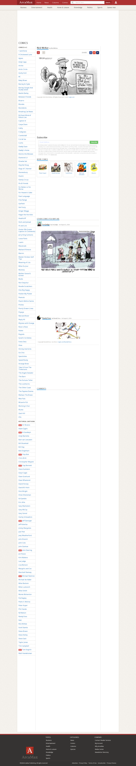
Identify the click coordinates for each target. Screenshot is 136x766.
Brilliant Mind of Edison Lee (25, 116)
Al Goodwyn (25, 432)
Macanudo (22, 246)
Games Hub (111, 7)
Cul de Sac (22, 139)
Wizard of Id (23, 402)
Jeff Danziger (25, 521)
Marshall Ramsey (25, 572)
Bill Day (21, 447)
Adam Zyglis (23, 429)
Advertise (75, 763)
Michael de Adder (25, 580)
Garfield (21, 204)
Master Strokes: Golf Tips (26, 258)
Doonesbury (23, 172)
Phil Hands (23, 609)
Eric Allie (22, 502)
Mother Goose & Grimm (25, 274)
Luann (21, 242)
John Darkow (23, 546)
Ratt (20, 620)
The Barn (22, 376)
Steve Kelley (23, 635)
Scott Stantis (23, 627)
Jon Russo (22, 554)
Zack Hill (22, 413)
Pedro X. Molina (24, 602)
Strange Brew (24, 364)
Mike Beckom (24, 583)
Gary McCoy (23, 510)
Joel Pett (22, 532)
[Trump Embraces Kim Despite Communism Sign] (38, 52)
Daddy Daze (23, 146)
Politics (89, 7)
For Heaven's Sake (25, 192)
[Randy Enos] (39, 317)
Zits (20, 417)
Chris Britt (22, 458)
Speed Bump (23, 360)
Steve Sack (22, 638)
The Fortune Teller (26, 380)
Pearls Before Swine (26, 301)
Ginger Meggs (24, 211)
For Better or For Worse (25, 188)
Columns (73, 746)
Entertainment (36, 7)
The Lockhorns (24, 384)
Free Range (23, 200)
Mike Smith (23, 591)
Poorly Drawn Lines (26, 308)
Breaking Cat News (26, 112)
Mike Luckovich (24, 587)
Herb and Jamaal (25, 222)
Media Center (99, 749)
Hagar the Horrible (26, 215)
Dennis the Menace (26, 154)
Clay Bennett (25, 465)
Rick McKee (23, 624)
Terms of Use (92, 763)
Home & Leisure (63, 7)
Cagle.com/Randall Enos (64, 342)
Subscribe (94, 142)
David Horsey (23, 484)
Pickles (21, 305)
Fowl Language (24, 196)
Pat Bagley (22, 598)
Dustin (21, 176)
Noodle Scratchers (25, 286)
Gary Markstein (24, 506)
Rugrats (21, 334)
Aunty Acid (22, 73)
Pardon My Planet (25, 294)
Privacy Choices (111, 763)
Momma (22, 270)
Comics (72, 743)
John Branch (23, 539)
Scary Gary (22, 341)
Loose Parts (23, 238)
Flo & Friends (23, 183)
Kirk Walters (23, 557)
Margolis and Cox (25, 568)
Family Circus (23, 180)
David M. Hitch (24, 487)
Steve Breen (23, 631)
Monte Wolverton (25, 594)
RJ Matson (22, 613)
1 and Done (23, 51)
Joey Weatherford (25, 535)
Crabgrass (22, 132)
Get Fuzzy (22, 207)
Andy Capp (22, 62)
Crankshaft (23, 135)
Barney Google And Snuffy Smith (26, 89)
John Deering (25, 550)
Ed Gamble (22, 498)
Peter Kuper (23, 605)
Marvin (21, 253)
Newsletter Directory (102, 752)
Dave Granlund (24, 476)
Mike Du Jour (23, 266)
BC (20, 77)
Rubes (21, 330)
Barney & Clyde (24, 84)
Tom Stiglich (25, 650)
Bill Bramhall (23, 443)
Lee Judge (22, 561)
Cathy (21, 128)
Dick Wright (23, 491)
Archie (21, 66)
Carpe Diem (23, 124)
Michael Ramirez (27, 576)
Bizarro (21, 100)
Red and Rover (24, 316)
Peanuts (22, 297)
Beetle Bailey (23, 93)
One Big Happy (24, 290)
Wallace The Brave (26, 395)
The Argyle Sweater (26, 373)
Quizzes (72, 749)
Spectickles (23, 356)
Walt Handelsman (25, 653)
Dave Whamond (24, 480)
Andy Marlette (24, 436)
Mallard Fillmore (25, 249)
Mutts (21, 279)
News (72, 740)
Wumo (21, 410)
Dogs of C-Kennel (25, 169)
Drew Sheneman (25, 495)
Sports (99, 7)
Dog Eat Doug (24, 165)
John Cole (22, 543)
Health (49, 7)
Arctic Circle (23, 69)
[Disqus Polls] (68, 415)
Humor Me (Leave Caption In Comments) (27, 230)
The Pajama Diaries (26, 391)
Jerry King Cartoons (26, 235)
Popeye (21, 312)
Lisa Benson (23, 565)
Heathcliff (22, 218)
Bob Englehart (24, 451)
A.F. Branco (24, 425)
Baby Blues (23, 80)
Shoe (20, 345)
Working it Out (24, 406)
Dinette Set (23, 161)
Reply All (22, 319)
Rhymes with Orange (26, 323)
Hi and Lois (23, 226)
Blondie (21, 104)
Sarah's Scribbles (25, 338)
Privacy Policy (83, 763)
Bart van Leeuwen (25, 440)
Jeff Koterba (23, 524)
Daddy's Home (24, 150)
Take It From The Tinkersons (25, 368)
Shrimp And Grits (25, 349)
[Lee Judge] (39, 223)
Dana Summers (24, 469)
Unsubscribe (102, 763)
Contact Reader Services (103, 740)
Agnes (21, 58)
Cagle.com (71, 97)
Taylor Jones (23, 642)
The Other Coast (25, 387)
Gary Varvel (23, 513)
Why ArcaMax (99, 746)
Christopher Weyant (26, 462)
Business (23, 7)
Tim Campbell (24, 646)
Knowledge (78, 7)
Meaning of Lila (24, 262)
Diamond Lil (23, 158)
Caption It (22, 121)
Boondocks (23, 108)
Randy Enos (23, 616)
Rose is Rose (23, 327)
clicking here (54, 154)
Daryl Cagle (23, 473)
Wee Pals (22, 399)
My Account (99, 743)
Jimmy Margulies (25, 528)
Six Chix (21, 353)
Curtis (21, 143)
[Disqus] (68, 468)
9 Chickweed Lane (25, 54)
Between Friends (25, 97)
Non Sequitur (24, 283)
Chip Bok (24, 454)
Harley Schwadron (25, 517)
